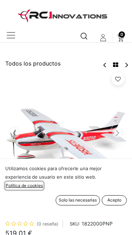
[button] (14, 132)
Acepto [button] (114, 200)
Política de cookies (24, 185)
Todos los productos (33, 63)
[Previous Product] (105, 65)
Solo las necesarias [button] (78, 200)
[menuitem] (120, 37)
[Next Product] (126, 65)
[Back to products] (116, 64)
